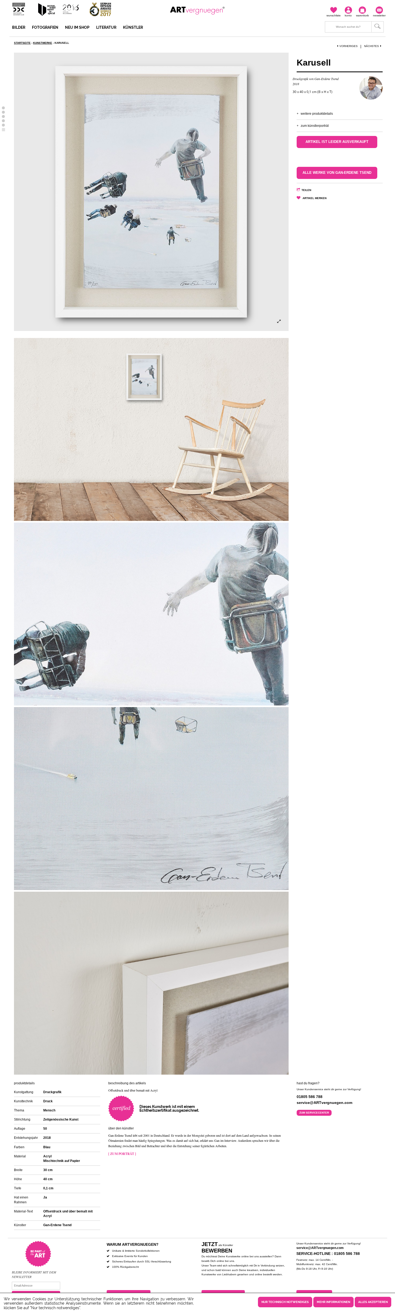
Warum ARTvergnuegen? (133, 1244)
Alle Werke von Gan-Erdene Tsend (337, 173)
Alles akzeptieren (373, 1302)
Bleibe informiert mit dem (34, 1272)
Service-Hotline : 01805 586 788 (328, 1253)
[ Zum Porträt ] (122, 1153)
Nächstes (371, 46)
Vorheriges (348, 46)
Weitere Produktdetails (317, 114)
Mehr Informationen (333, 1302)
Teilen (306, 190)
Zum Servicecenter (314, 1112)
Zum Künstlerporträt (315, 126)
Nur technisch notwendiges (285, 1302)
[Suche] (354, 27)
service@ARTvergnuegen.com (320, 1248)
